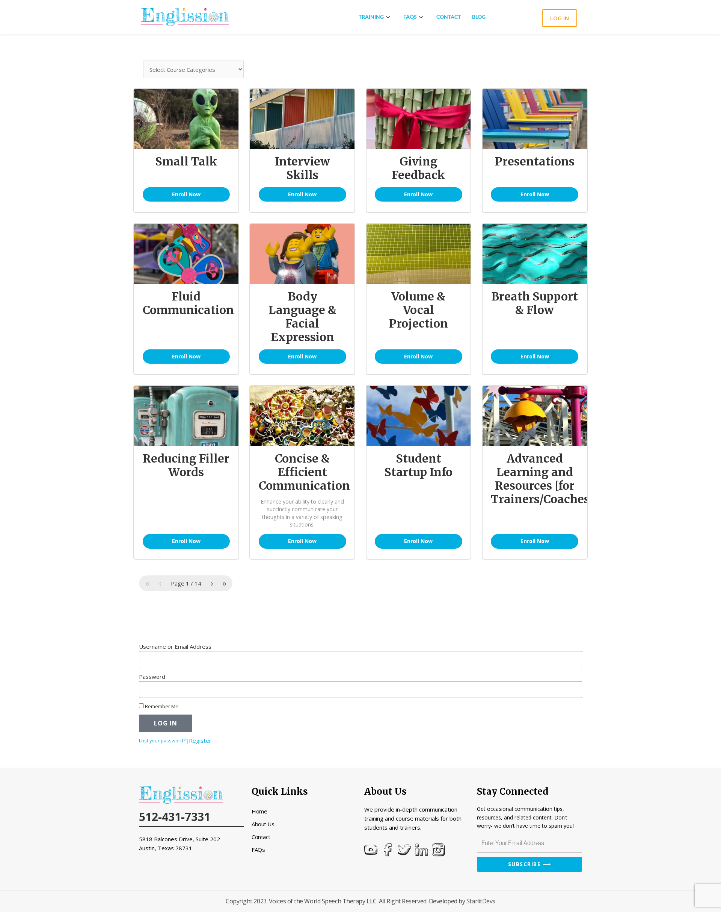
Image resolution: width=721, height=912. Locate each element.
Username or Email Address (175, 646)
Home (259, 811)
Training (371, 17)
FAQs (410, 17)
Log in (559, 18)
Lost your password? (162, 740)
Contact (448, 17)
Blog (479, 17)
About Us (263, 824)
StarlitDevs (480, 901)
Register (200, 740)
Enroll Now (186, 194)
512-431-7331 (174, 816)
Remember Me (161, 706)
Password (152, 676)
